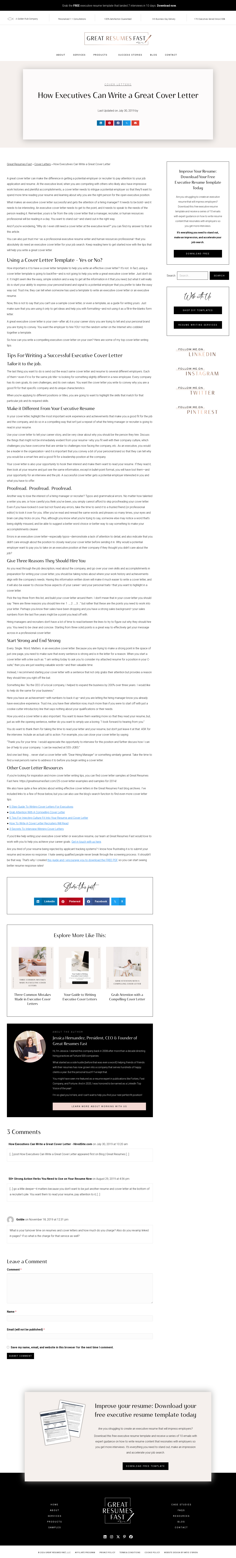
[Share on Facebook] (118, 123)
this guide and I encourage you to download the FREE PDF (82, 860)
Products (100, 55)
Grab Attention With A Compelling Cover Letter (37, 812)
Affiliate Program (85, 1552)
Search (171, 275)
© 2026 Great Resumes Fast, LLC (54, 1552)
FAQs (181, 1510)
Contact (171, 55)
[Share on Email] (135, 123)
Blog (153, 55)
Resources (181, 1516)
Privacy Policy (107, 1552)
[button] (99, 1106)
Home (55, 1504)
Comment (14, 1269)
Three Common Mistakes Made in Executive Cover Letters (32, 999)
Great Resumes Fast (19, 164)
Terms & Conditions (130, 1552)
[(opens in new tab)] (198, 352)
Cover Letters (118, 84)
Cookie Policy (152, 1552)
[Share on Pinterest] (109, 123)
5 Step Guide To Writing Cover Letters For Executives (41, 806)
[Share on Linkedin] (101, 123)
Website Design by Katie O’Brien (181, 1552)
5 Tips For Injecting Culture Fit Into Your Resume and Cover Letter (48, 817)
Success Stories (130, 55)
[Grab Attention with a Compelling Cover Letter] (127, 967)
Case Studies (181, 1504)
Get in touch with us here (86, 841)
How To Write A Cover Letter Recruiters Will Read (38, 823)
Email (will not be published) (26, 1329)
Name (11, 1311)
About (60, 55)
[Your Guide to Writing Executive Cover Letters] (80, 967)
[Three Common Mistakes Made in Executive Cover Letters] (32, 967)
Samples (54, 1527)
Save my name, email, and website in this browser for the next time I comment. (62, 1347)
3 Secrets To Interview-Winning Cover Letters (36, 829)
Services (79, 55)
